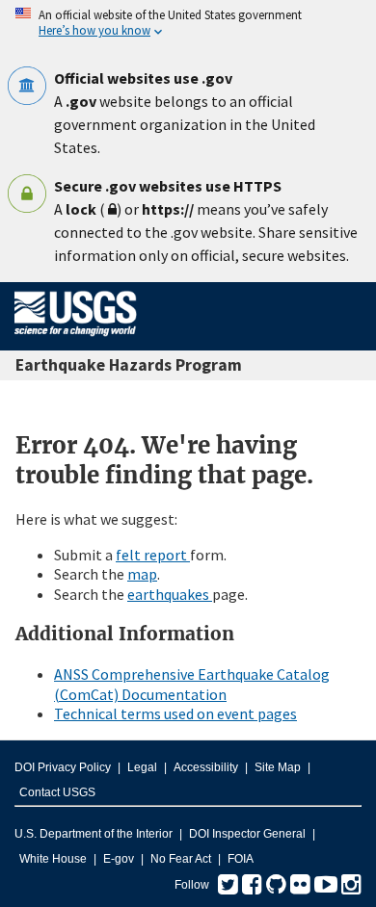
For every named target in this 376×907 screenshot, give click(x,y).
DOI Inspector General (247, 834)
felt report (153, 554)
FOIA (241, 859)
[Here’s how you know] (188, 23)
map (142, 573)
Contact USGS (57, 792)
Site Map (278, 767)
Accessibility (206, 767)
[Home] (75, 340)
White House (53, 859)
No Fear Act (180, 859)
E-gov (118, 859)
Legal (142, 767)
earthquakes (169, 594)
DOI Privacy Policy (62, 767)
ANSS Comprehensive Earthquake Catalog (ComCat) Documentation (192, 684)
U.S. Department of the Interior (93, 834)
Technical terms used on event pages (175, 713)
